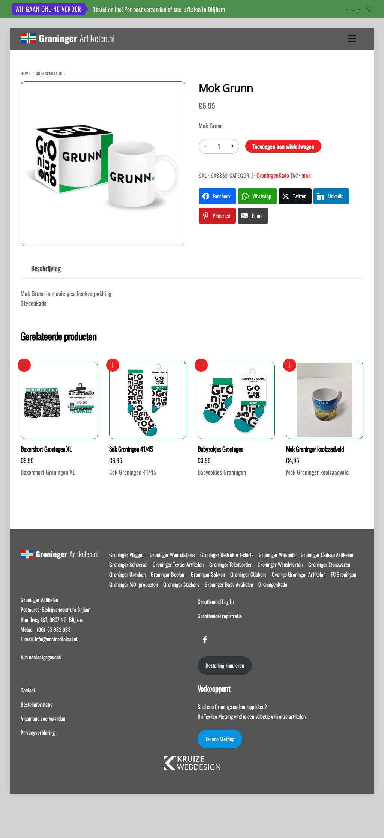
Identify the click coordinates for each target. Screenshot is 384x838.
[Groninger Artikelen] (67, 39)
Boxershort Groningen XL (46, 449)
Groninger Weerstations (172, 555)
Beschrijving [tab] (46, 268)
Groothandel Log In (216, 601)
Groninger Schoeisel (128, 564)
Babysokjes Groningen (220, 449)
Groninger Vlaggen (126, 555)
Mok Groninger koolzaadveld (315, 449)
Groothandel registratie (220, 616)
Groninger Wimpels (277, 555)
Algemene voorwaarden (43, 718)
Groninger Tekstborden (230, 564)
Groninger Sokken (208, 574)
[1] (353, 10)
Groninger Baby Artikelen (229, 584)
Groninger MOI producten (133, 584)
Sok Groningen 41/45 (131, 449)
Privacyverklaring (38, 732)
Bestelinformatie (36, 704)
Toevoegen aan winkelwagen (283, 146)
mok (306, 175)
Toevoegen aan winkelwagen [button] (24, 365)
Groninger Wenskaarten (280, 564)
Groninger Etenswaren (329, 564)
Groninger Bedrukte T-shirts (227, 555)
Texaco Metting (220, 739)
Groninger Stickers (248, 574)
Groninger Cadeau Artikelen (327, 555)
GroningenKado (48, 73)
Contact (28, 690)
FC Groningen (343, 574)
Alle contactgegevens (41, 657)
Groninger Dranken (127, 574)
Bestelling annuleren (225, 665)
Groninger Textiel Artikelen (178, 564)
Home (25, 73)
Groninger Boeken (168, 574)
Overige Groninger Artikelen (299, 574)
